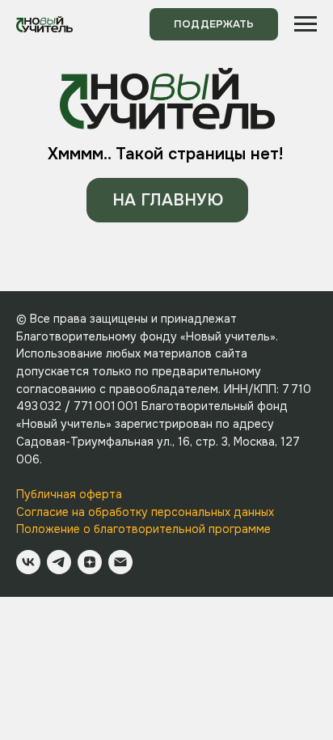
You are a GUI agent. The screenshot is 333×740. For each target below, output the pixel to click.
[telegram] (59, 562)
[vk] (28, 562)
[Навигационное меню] (305, 24)
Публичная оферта (69, 494)
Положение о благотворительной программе (143, 529)
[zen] (90, 562)
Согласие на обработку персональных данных (145, 512)
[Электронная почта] (120, 562)
